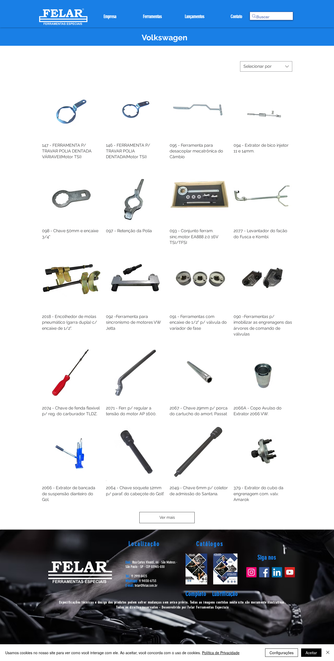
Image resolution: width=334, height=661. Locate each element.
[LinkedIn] (277, 572)
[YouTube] (290, 572)
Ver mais (167, 517)
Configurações (282, 652)
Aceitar (311, 652)
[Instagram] (251, 572)
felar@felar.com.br (146, 585)
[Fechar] (328, 652)
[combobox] (266, 66)
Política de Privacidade (221, 652)
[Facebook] (264, 572)
